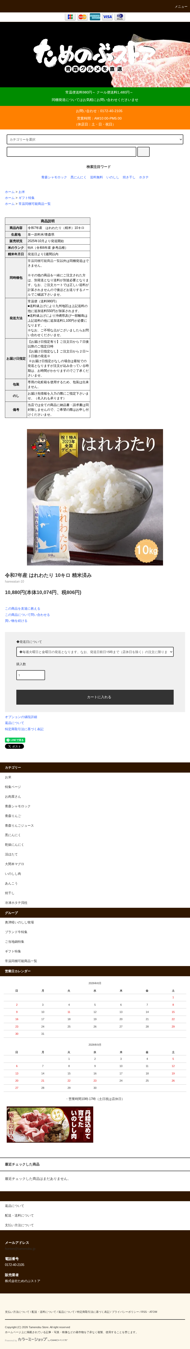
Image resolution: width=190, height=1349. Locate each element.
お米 (22, 192)
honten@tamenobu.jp (20, 1249)
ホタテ (144, 177)
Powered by (11, 1340)
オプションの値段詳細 (21, 717)
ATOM (153, 1311)
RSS (144, 1311)
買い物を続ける (16, 621)
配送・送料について (44, 1311)
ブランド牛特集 (16, 932)
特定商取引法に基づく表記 (24, 729)
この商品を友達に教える (22, 608)
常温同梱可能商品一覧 (35, 204)
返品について (14, 723)
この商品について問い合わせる (27, 615)
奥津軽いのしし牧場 (19, 922)
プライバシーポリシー (125, 1311)
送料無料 (96, 177)
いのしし (112, 177)
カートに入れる (99, 696)
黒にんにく (79, 177)
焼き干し (129, 177)
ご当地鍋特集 (14, 941)
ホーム (10, 192)
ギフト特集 (27, 198)
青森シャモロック (54, 177)
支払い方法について (17, 1311)
